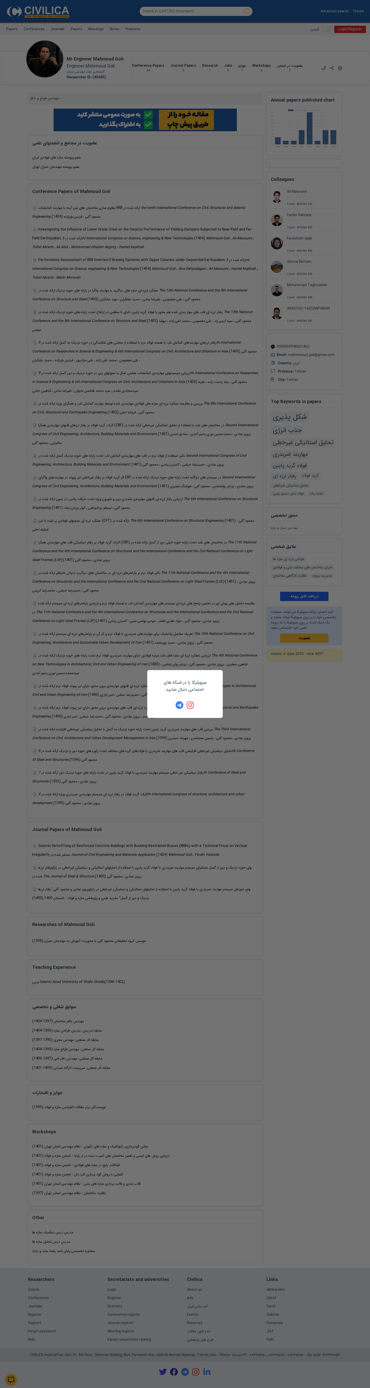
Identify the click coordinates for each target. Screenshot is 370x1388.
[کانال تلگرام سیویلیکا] (179, 705)
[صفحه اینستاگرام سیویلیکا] (191, 705)
